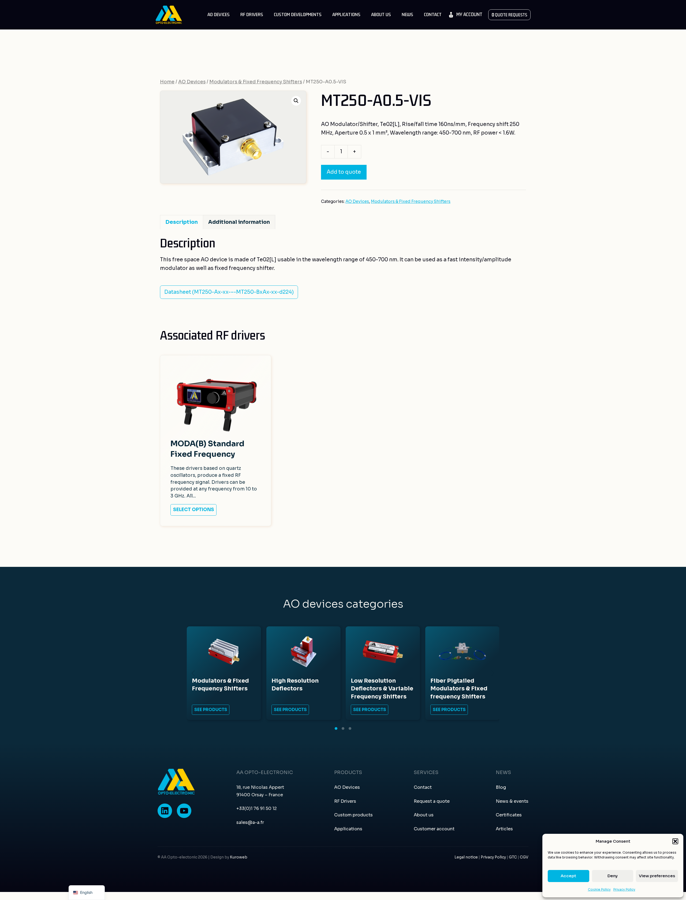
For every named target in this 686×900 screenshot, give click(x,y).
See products (210, 709)
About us (381, 15)
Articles (504, 829)
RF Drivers (251, 15)
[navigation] (87, 892)
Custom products (353, 815)
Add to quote (344, 172)
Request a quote (432, 801)
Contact (433, 15)
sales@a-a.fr (250, 822)
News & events (512, 801)
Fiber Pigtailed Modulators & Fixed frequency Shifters (458, 689)
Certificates (509, 815)
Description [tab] (181, 222)
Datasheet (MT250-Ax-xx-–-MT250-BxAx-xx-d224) (229, 292)
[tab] (336, 728)
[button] (675, 841)
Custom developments (298, 15)
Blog (501, 787)
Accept (568, 875)
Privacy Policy (624, 889)
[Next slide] (492, 673)
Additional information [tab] (239, 222)
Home (167, 82)
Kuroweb (238, 857)
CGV (524, 857)
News (407, 15)
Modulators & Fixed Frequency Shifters (255, 82)
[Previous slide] (193, 673)
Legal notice (466, 857)
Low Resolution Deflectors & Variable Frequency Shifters (382, 689)
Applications (346, 15)
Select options (193, 509)
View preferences (657, 875)
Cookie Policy (599, 889)
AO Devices (218, 15)
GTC (513, 857)
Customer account (434, 829)
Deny (612, 875)
